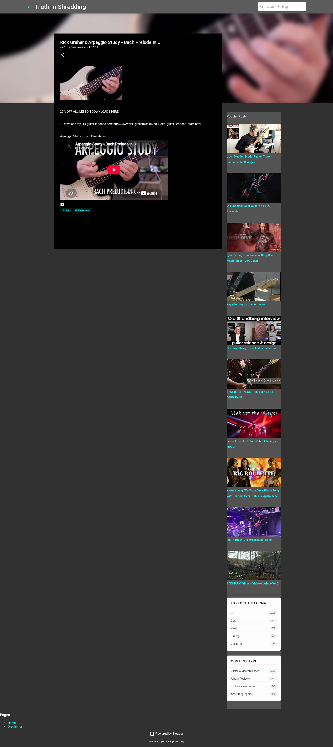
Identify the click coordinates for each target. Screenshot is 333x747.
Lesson (66, 210)
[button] (62, 55)
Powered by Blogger (169, 733)
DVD (253, 620)
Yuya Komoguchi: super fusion (246, 304)
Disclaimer (15, 726)
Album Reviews (253, 678)
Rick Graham (82, 210)
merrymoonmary (175, 741)
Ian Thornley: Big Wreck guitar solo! (249, 539)
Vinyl (253, 628)
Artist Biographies (253, 694)
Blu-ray (253, 636)
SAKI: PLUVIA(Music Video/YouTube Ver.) (252, 583)
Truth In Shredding (60, 6)
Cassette (253, 643)
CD (253, 613)
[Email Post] (62, 206)
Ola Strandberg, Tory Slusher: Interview (251, 348)
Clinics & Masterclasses (253, 670)
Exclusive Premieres (253, 686)
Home (12, 723)
